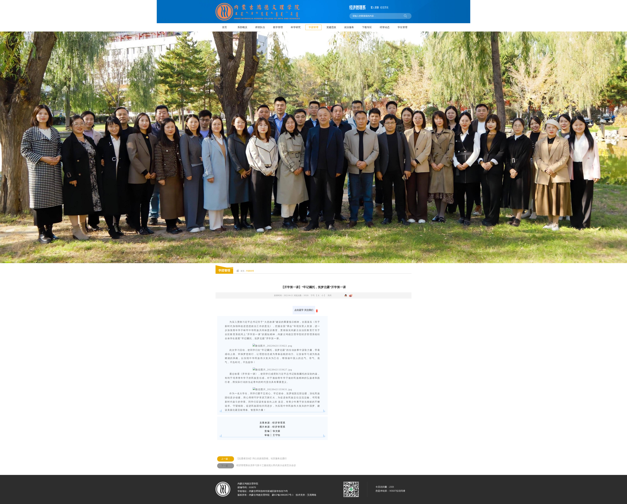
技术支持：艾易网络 (306, 495)
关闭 (329, 295)
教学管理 (278, 27)
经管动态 (385, 27)
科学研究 (296, 27)
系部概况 (242, 27)
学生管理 (402, 27)
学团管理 (313, 27)
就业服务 (349, 27)
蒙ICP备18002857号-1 (282, 495)
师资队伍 (260, 27)
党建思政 (331, 27)
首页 (224, 27)
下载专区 (367, 27)
